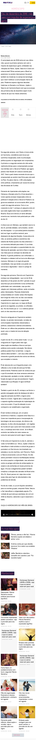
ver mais (17, 735)
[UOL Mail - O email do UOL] (25, 3)
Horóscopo (18, 8)
